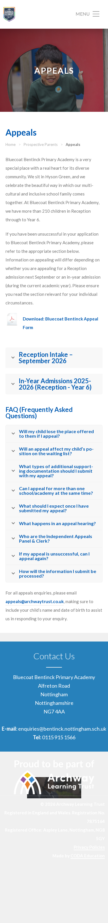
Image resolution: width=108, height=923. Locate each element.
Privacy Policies (89, 847)
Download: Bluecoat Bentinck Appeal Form (60, 323)
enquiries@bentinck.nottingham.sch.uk (62, 729)
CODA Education (88, 855)
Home (10, 144)
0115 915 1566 (58, 737)
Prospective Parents (41, 144)
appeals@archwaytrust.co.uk (34, 601)
